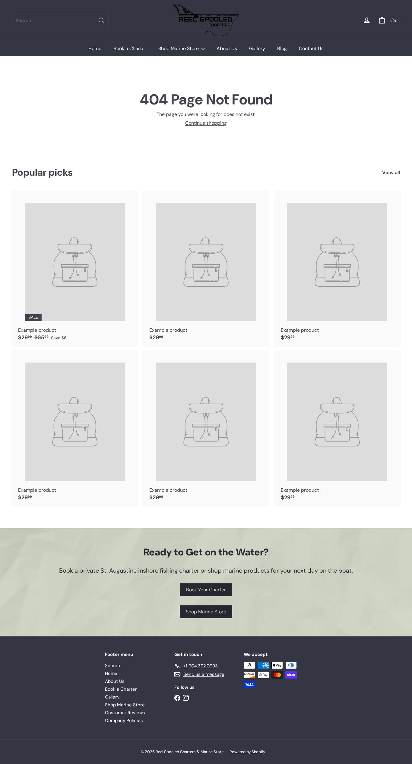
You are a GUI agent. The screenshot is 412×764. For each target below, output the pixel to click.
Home (94, 48)
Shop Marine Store (179, 48)
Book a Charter (129, 48)
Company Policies (124, 721)
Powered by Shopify (247, 751)
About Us (227, 48)
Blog (282, 48)
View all (391, 172)
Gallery (257, 48)
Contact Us (311, 48)
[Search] (101, 20)
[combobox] (60, 20)
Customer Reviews (125, 713)
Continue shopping (206, 123)
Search (112, 666)
